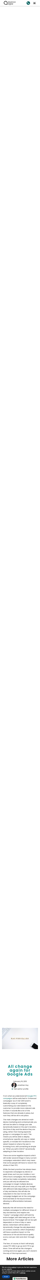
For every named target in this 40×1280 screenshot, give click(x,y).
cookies (13, 1267)
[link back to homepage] (10, 3)
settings (22, 1273)
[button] (34, 3)
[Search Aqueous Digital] (28, 3)
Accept (6, 1276)
